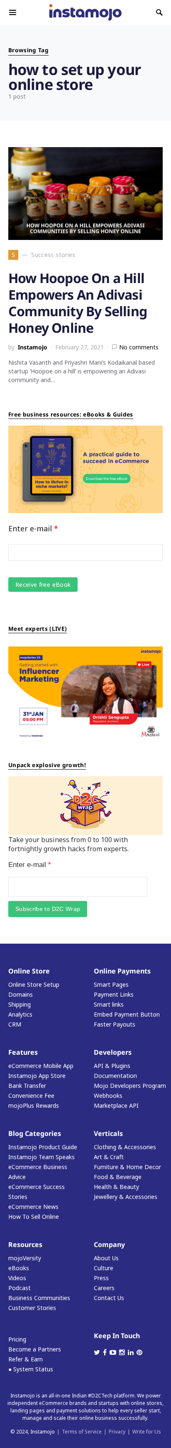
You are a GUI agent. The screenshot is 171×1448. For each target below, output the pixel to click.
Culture (103, 1268)
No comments (139, 347)
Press (101, 1278)
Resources (25, 1244)
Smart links (109, 1004)
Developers (113, 1052)
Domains (20, 994)
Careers (104, 1288)
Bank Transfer (27, 1086)
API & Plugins (112, 1066)
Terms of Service (82, 1431)
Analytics (20, 1014)
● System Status (30, 1369)
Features (23, 1052)
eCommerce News (33, 1207)
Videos (17, 1278)
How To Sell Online (33, 1216)
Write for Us (146, 1431)
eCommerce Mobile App (40, 1066)
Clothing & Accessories (125, 1147)
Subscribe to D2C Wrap (47, 909)
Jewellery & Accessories (125, 1197)
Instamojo (32, 347)
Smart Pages (111, 984)
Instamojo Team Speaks (41, 1157)
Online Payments (122, 971)
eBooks (18, 1268)
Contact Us (109, 1298)
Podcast (19, 1288)
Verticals (108, 1133)
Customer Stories (32, 1308)
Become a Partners (34, 1349)
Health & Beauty (116, 1187)
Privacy (117, 1431)
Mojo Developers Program (130, 1086)
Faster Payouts (114, 1024)
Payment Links (114, 994)
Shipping (19, 1004)
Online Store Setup (33, 984)
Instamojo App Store (37, 1076)
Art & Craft (109, 1157)
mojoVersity (24, 1258)
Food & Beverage (118, 1177)
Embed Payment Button (127, 1014)
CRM (14, 1024)
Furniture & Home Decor (127, 1167)
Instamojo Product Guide (42, 1147)
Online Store (29, 971)
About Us (106, 1258)
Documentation (115, 1076)
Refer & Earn (25, 1359)
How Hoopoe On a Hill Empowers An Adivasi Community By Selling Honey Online (77, 303)
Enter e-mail (33, 528)
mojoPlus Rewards (33, 1105)
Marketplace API (116, 1105)
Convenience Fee (31, 1095)
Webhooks (108, 1095)
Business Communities (39, 1298)
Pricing (17, 1339)
